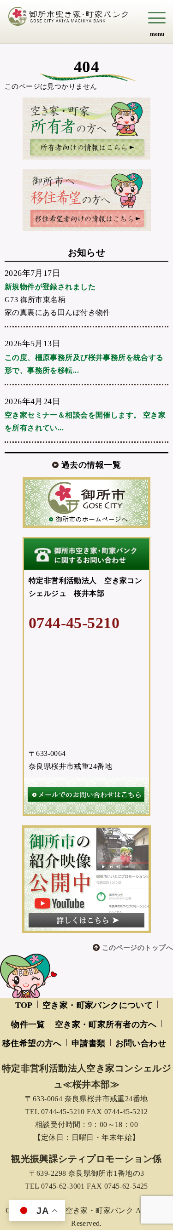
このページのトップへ (137, 947)
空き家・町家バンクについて (97, 1005)
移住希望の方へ (32, 1043)
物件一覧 (28, 1024)
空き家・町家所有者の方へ (106, 1024)
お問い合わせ (141, 1043)
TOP (24, 1005)
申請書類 (89, 1043)
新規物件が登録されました (50, 287)
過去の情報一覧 (91, 464)
